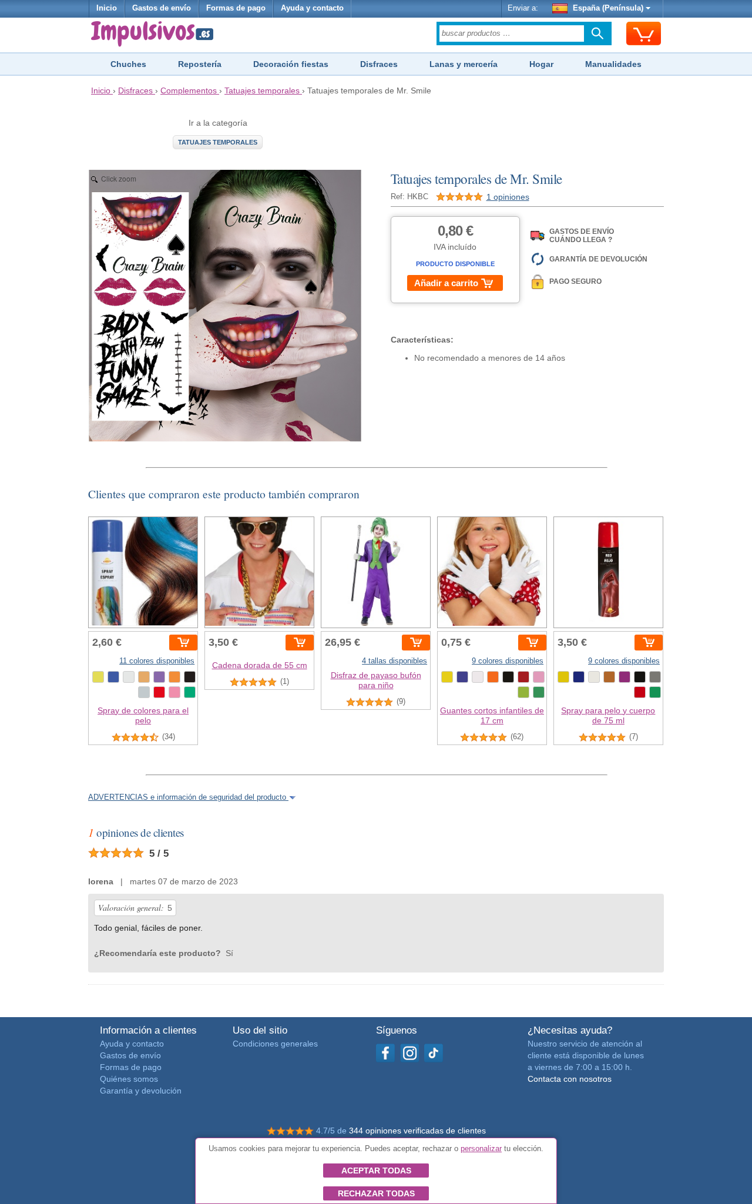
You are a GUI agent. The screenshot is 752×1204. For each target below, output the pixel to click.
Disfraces (379, 64)
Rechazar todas (376, 1193)
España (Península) (608, 8)
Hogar (541, 64)
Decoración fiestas (290, 64)
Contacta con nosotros (570, 1079)
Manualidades (613, 64)
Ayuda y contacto (312, 8)
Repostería (199, 64)
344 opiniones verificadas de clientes (417, 1130)
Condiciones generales (275, 1043)
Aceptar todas (376, 1170)
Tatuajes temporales (217, 142)
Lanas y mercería (463, 64)
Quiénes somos (129, 1079)
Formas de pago (236, 8)
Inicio (106, 8)
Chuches (128, 64)
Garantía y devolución (141, 1090)
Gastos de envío (161, 8)
